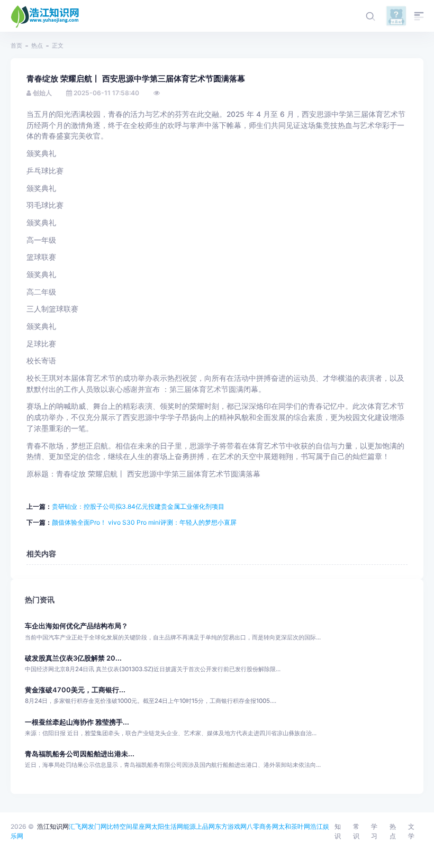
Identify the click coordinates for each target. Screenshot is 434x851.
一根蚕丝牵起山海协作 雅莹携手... (77, 722)
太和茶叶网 (294, 826)
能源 (189, 826)
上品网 (205, 826)
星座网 (141, 826)
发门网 (97, 826)
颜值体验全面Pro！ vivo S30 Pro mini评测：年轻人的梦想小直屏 (144, 522)
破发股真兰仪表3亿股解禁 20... (73, 658)
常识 (356, 831)
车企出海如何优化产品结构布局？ (76, 626)
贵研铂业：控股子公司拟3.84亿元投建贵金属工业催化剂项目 (138, 506)
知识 (337, 831)
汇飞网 (78, 826)
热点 (37, 45)
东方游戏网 (231, 826)
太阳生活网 (167, 826)
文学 (411, 831)
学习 (374, 831)
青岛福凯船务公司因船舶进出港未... (79, 754)
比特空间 (119, 826)
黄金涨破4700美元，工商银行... (75, 690)
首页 (16, 45)
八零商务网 (262, 826)
